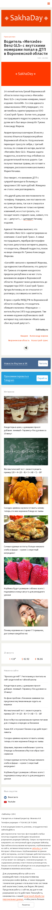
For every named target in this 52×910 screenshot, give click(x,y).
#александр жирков (39, 336)
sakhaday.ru (37, 848)
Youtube (11, 801)
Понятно (26, 905)
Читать (43, 363)
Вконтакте (13, 797)
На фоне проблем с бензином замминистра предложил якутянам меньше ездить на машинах (24, 701)
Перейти (42, 378)
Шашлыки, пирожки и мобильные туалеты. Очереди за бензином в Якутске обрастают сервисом (24, 750)
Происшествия (9, 37)
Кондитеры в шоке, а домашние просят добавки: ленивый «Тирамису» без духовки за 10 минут (25, 688)
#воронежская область (19, 340)
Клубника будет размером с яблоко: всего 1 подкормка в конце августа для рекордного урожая (24, 775)
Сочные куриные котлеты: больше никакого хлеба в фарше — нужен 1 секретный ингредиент (24, 763)
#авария (24, 336)
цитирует (28, 218)
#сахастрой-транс (39, 340)
